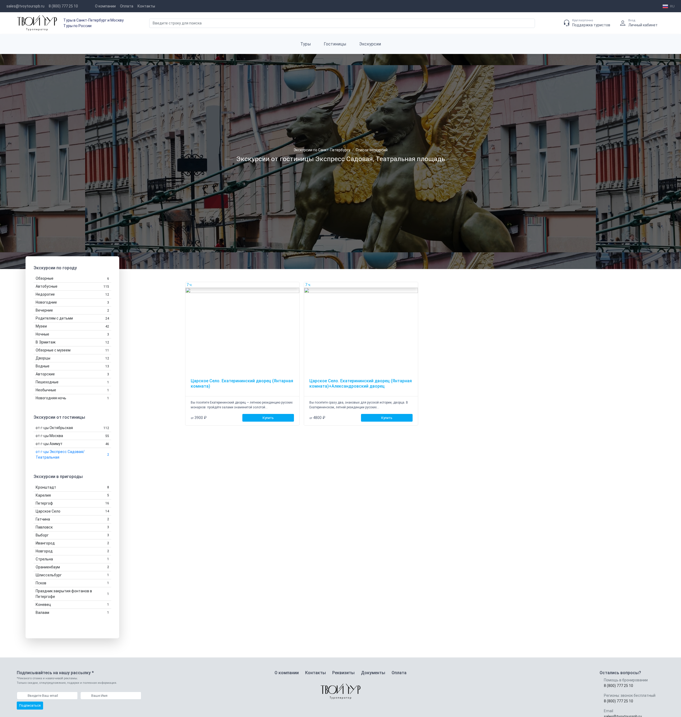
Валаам (72, 612)
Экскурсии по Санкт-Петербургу (321, 150)
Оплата (126, 6)
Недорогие (72, 294)
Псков (72, 583)
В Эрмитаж (72, 342)
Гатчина (72, 519)
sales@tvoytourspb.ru (25, 6)
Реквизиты (343, 672)
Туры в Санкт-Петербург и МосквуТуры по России (93, 23)
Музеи (72, 326)
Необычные (72, 390)
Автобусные (72, 286)
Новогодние (72, 302)
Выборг (72, 535)
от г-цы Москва (72, 436)
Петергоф (72, 503)
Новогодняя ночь (72, 398)
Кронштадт (72, 487)
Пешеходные (72, 382)
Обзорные (72, 278)
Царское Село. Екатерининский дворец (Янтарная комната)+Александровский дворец (360, 383)
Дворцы (72, 358)
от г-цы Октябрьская (72, 428)
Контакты (146, 6)
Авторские (72, 374)
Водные (72, 366)
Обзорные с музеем (72, 350)
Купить (268, 418)
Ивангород (72, 543)
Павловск (72, 527)
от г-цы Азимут (72, 444)
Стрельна (72, 559)
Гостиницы (335, 44)
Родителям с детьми (72, 318)
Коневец (72, 604)
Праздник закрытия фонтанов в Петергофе (72, 594)
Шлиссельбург (72, 575)
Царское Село (72, 511)
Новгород (72, 551)
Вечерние (72, 310)
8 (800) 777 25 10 (63, 6)
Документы (373, 672)
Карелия (72, 495)
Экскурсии (370, 44)
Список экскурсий (372, 150)
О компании (105, 6)
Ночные (72, 334)
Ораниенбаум (72, 567)
